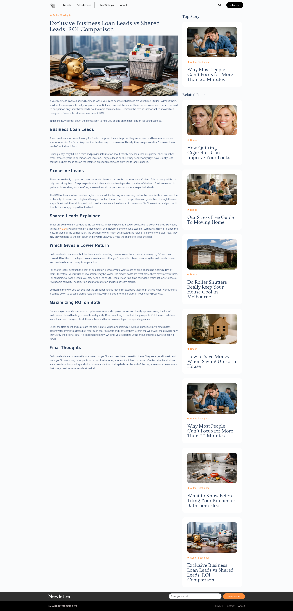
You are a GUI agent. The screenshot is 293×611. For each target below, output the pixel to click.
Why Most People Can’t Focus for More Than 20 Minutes (210, 74)
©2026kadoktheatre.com (62, 605)
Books (193, 140)
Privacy (219, 605)
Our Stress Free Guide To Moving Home (210, 220)
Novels (67, 5)
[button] (219, 5)
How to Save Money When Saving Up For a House (211, 361)
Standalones (84, 5)
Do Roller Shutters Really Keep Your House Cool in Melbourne (207, 289)
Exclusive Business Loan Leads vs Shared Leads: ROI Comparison (210, 573)
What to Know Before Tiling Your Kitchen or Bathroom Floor (211, 500)
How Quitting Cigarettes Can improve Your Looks (208, 152)
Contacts (230, 605)
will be (63, 228)
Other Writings (106, 5)
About (123, 5)
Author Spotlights (199, 62)
